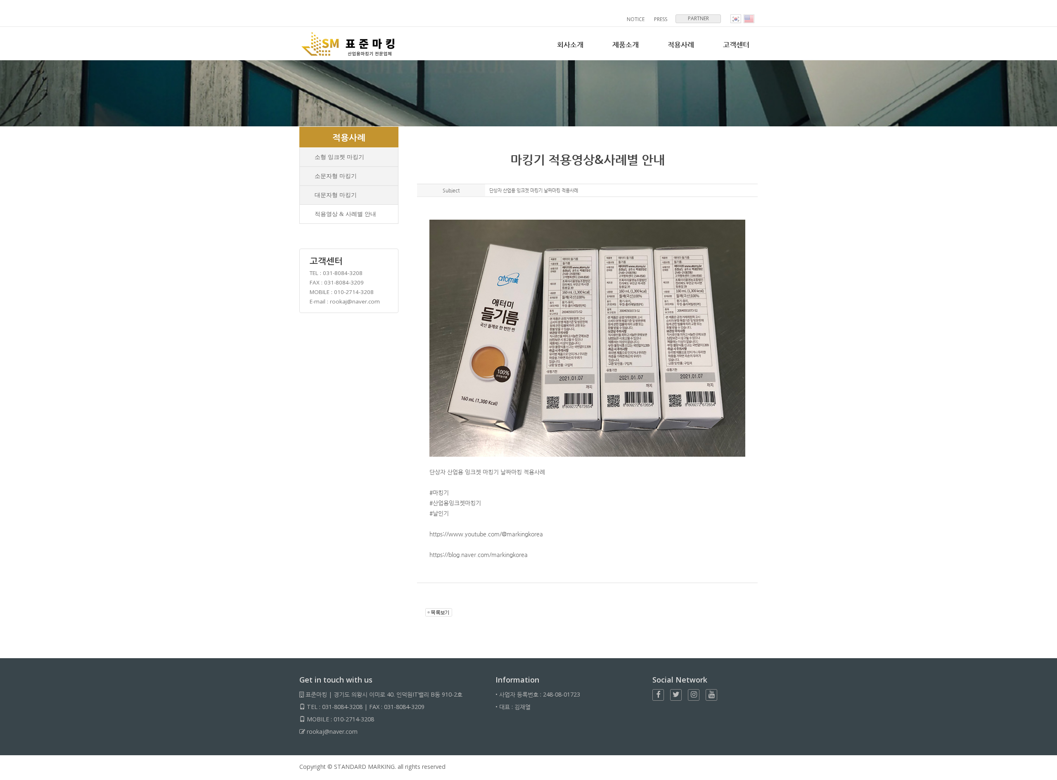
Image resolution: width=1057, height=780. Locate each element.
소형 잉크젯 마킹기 (339, 157)
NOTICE (636, 19)
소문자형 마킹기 (336, 176)
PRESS (660, 19)
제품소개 (625, 44)
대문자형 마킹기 (336, 195)
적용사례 (681, 44)
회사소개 (570, 44)
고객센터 (736, 44)
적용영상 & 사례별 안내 (345, 214)
